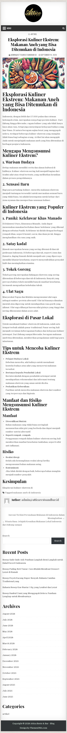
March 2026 (8, 643)
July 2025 (7, 691)
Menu (9, 28)
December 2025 (10, 661)
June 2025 (7, 697)
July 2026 (7, 620)
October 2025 (9, 673)
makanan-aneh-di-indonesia (27, 492)
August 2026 (8, 614)
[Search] (63, 28)
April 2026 (7, 637)
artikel (34, 34)
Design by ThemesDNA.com (33, 728)
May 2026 (7, 631)
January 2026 (9, 655)
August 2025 (8, 685)
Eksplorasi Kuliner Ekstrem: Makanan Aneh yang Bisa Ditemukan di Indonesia (33, 44)
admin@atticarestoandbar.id (24, 54)
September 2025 (10, 679)
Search (6, 536)
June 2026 (7, 625)
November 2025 (10, 667)
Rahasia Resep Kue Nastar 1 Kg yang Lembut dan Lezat (29, 587)
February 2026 (10, 649)
